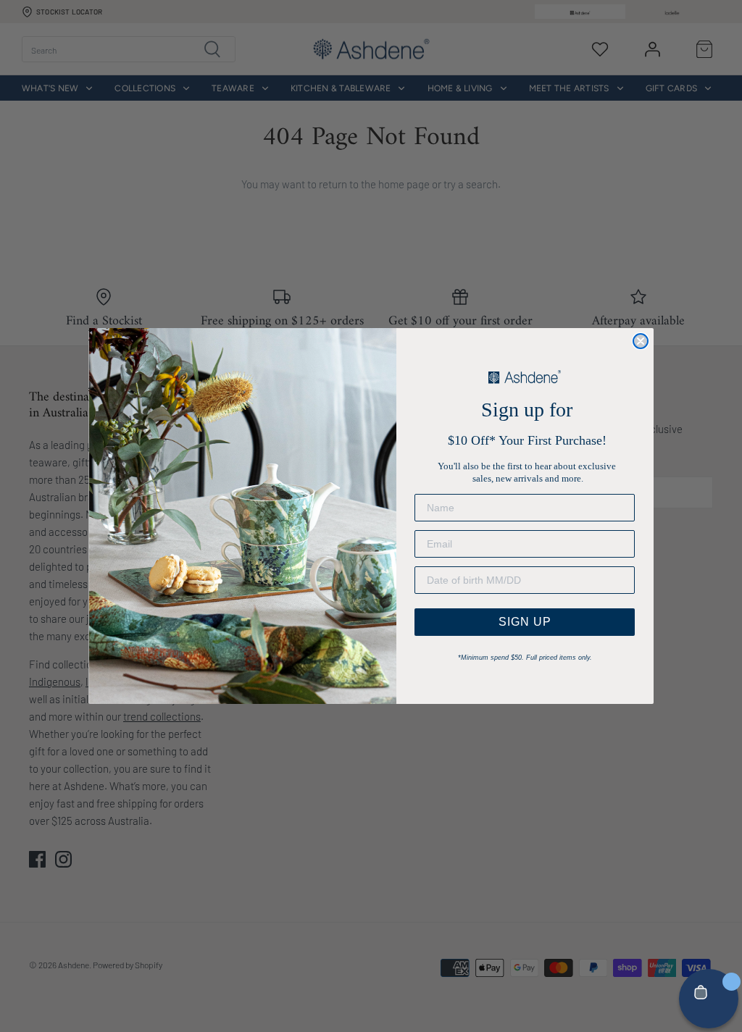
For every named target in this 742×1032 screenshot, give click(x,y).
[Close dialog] (640, 341)
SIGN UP (525, 622)
